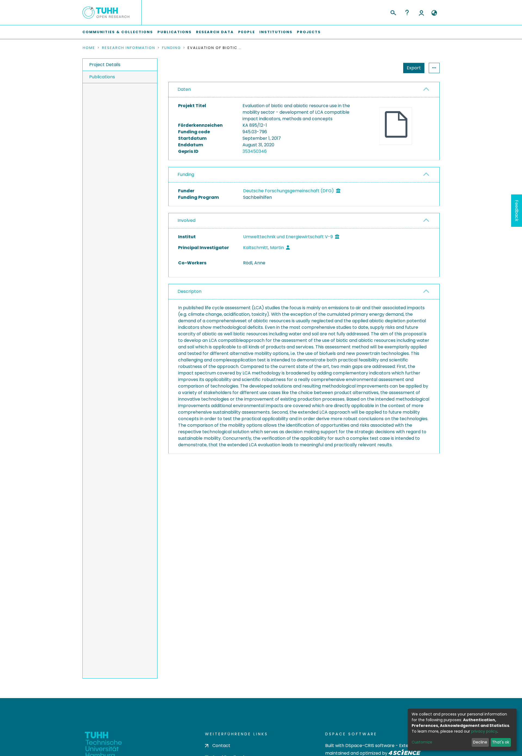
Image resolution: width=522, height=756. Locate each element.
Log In (421, 12)
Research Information (128, 47)
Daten (184, 89)
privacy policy (484, 731)
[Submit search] (393, 12)
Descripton (189, 291)
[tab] (304, 89)
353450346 (255, 151)
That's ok (500, 742)
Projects (309, 32)
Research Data (215, 32)
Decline (480, 742)
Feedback (517, 210)
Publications (174, 32)
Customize (422, 742)
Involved (186, 220)
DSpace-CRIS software (369, 745)
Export (414, 68)
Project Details (104, 64)
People (246, 32)
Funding (171, 47)
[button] (434, 13)
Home (89, 47)
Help (407, 12)
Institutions (276, 32)
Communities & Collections (117, 32)
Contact (221, 745)
